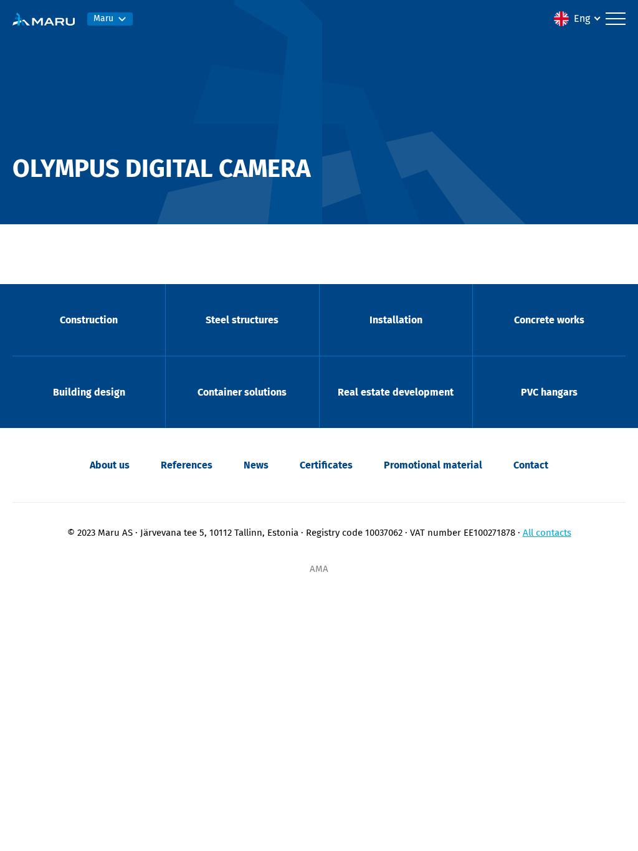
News (256, 465)
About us (110, 465)
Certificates (326, 465)
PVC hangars (549, 392)
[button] (576, 18)
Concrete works (549, 320)
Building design (89, 392)
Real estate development (396, 392)
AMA (319, 568)
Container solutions (242, 392)
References (186, 465)
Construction (89, 320)
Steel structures (242, 320)
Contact (530, 465)
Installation (395, 320)
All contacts (547, 532)
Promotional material (433, 465)
